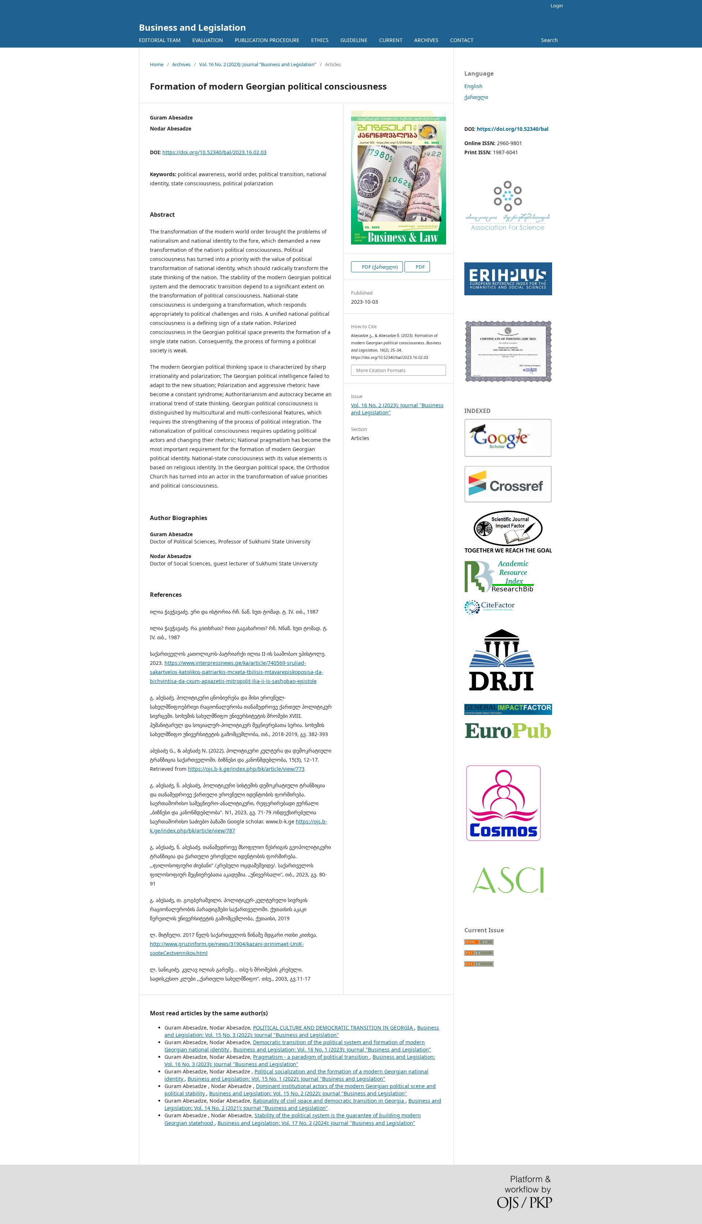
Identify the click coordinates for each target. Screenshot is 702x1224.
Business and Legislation (192, 27)
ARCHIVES (426, 40)
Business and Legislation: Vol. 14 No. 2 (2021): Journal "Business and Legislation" (303, 1104)
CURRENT (391, 40)
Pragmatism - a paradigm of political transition (311, 1056)
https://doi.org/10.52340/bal (512, 128)
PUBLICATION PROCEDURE (267, 40)
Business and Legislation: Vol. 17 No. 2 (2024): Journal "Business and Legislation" (316, 1122)
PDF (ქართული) (379, 267)
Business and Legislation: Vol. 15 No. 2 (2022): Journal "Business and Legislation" (308, 1093)
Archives (181, 64)
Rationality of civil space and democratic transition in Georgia (329, 1100)
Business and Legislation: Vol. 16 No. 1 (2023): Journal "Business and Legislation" (332, 1049)
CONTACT (461, 40)
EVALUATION (207, 40)
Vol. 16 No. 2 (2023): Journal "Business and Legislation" (257, 64)
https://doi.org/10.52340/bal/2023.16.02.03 (214, 152)
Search (549, 40)
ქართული (476, 97)
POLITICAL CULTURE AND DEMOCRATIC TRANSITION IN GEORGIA (333, 1027)
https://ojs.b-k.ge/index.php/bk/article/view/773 (246, 768)
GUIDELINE (353, 40)
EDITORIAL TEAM (160, 40)
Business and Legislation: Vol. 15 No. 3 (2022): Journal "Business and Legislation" (302, 1031)
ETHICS (320, 40)
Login (557, 5)
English (473, 86)
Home (156, 64)
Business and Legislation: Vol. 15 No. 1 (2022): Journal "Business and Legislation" (286, 1078)
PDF (420, 267)
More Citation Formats (380, 370)
